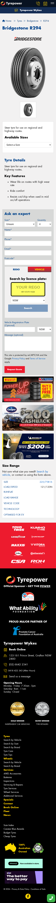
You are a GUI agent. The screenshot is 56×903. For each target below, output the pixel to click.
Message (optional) (13, 334)
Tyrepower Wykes (30, 10)
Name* (8, 229)
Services (8, 769)
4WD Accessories (12, 773)
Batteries (8, 777)
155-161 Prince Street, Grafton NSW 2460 (30, 657)
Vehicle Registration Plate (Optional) (16, 324)
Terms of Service (37, 358)
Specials (8, 799)
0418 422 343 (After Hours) (21, 670)
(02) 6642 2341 (18, 664)
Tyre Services (10, 788)
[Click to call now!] (38, 3)
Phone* (8, 239)
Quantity (41, 220)
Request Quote (14, 369)
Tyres (7, 736)
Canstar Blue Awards (14, 828)
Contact (8, 803)
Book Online (11, 807)
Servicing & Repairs (13, 784)
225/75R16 (46, 481)
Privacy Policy (18, 358)
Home (8, 20)
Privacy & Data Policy (20, 889)
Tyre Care (8, 751)
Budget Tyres (10, 832)
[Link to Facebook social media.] (28, 896)
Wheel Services (11, 792)
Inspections (9, 781)
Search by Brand (12, 747)
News (7, 815)
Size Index (9, 825)
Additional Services (13, 795)
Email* (7, 248)
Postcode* (9, 258)
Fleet (6, 811)
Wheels (8, 758)
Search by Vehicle (12, 739)
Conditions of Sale (38, 889)
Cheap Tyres (10, 836)
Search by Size (11, 743)
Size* (7, 220)
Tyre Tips (8, 754)
